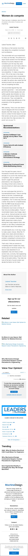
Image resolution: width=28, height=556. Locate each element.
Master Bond (5, 424)
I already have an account (14, 394)
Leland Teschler (14, 27)
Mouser (4, 427)
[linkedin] (11, 38)
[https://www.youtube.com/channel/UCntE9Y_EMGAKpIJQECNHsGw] (16, 529)
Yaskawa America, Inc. (8, 436)
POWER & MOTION (14, 541)
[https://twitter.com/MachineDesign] (14, 529)
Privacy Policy (16, 549)
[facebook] (9, 38)
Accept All (14, 553)
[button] (3, 4)
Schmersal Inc (6, 434)
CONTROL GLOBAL (14, 537)
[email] (19, 38)
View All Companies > (14, 439)
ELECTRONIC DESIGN (14, 539)
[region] (14, 376)
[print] (25, 38)
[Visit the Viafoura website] (22, 379)
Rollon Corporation (7, 431)
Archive (4, 11)
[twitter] (14, 38)
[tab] (6, 372)
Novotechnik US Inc (7, 429)
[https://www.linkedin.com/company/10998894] (12, 529)
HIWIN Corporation (7, 422)
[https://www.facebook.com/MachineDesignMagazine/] (11, 529)
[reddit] (16, 38)
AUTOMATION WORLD (14, 535)
